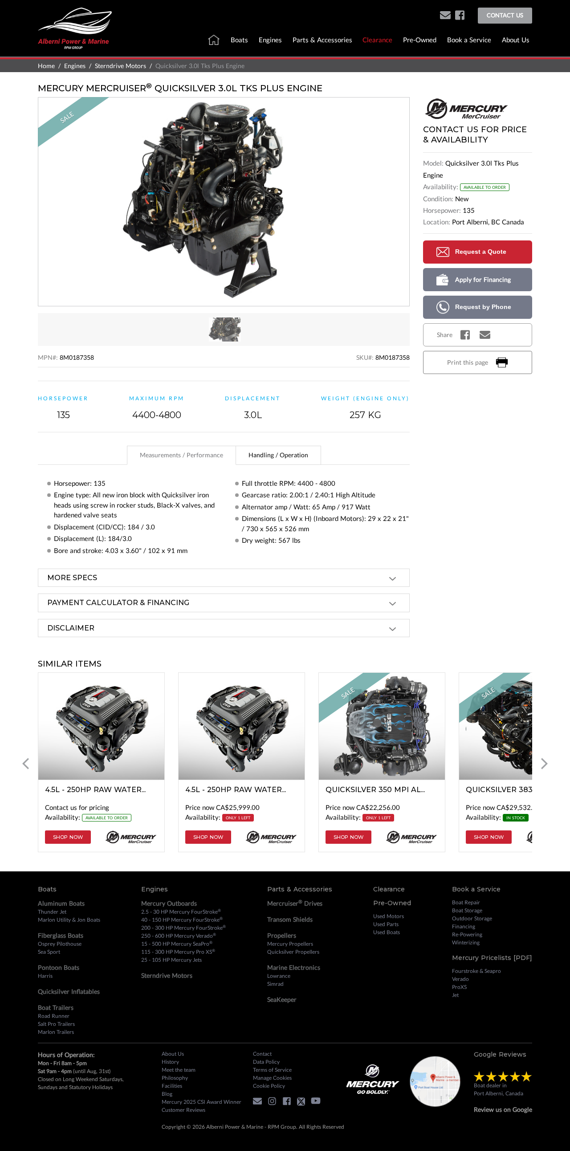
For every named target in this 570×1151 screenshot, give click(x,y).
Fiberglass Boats (60, 935)
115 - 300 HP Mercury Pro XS (178, 951)
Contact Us (505, 15)
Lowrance (278, 975)
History (170, 1061)
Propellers (281, 935)
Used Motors (388, 916)
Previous (25, 763)
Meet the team (178, 1069)
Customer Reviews (183, 1109)
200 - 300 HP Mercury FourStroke (183, 927)
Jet (455, 995)
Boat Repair (466, 902)
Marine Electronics (293, 967)
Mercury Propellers (290, 943)
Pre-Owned (419, 40)
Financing (463, 926)
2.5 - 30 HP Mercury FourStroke (181, 911)
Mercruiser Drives (294, 903)
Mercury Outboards (169, 903)
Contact (262, 1053)
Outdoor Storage (472, 918)
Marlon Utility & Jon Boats (69, 919)
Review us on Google (503, 1109)
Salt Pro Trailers (56, 1024)
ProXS (459, 987)
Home (46, 65)
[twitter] (303, 1102)
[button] (445, 16)
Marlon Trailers (56, 1032)
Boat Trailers (55, 1007)
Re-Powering (467, 934)
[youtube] (318, 1102)
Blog (167, 1093)
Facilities (172, 1085)
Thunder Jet (52, 911)
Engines (270, 40)
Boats (239, 40)
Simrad (275, 983)
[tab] (181, 455)
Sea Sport (49, 951)
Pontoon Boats (58, 967)
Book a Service (469, 40)
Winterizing (466, 942)
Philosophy (175, 1077)
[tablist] (224, 455)
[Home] (75, 27)
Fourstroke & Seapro (476, 971)
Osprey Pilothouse (59, 943)
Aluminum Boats (61, 903)
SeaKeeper (282, 999)
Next (544, 763)
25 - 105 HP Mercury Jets (171, 959)
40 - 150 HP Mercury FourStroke (182, 919)
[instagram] (274, 1102)
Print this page (467, 362)
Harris (45, 975)
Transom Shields (290, 919)
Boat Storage (467, 910)
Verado (460, 979)
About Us (515, 40)
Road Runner (53, 1016)
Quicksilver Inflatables (69, 991)
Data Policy (266, 1061)
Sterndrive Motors (120, 65)
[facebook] (459, 16)
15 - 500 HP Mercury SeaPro (176, 943)
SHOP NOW (68, 837)
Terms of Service (272, 1069)
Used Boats (386, 932)
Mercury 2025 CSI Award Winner (201, 1101)
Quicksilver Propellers (293, 951)
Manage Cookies (272, 1077)
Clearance (377, 40)
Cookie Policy (269, 1085)
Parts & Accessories (322, 40)
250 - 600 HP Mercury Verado (178, 935)
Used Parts (386, 924)
